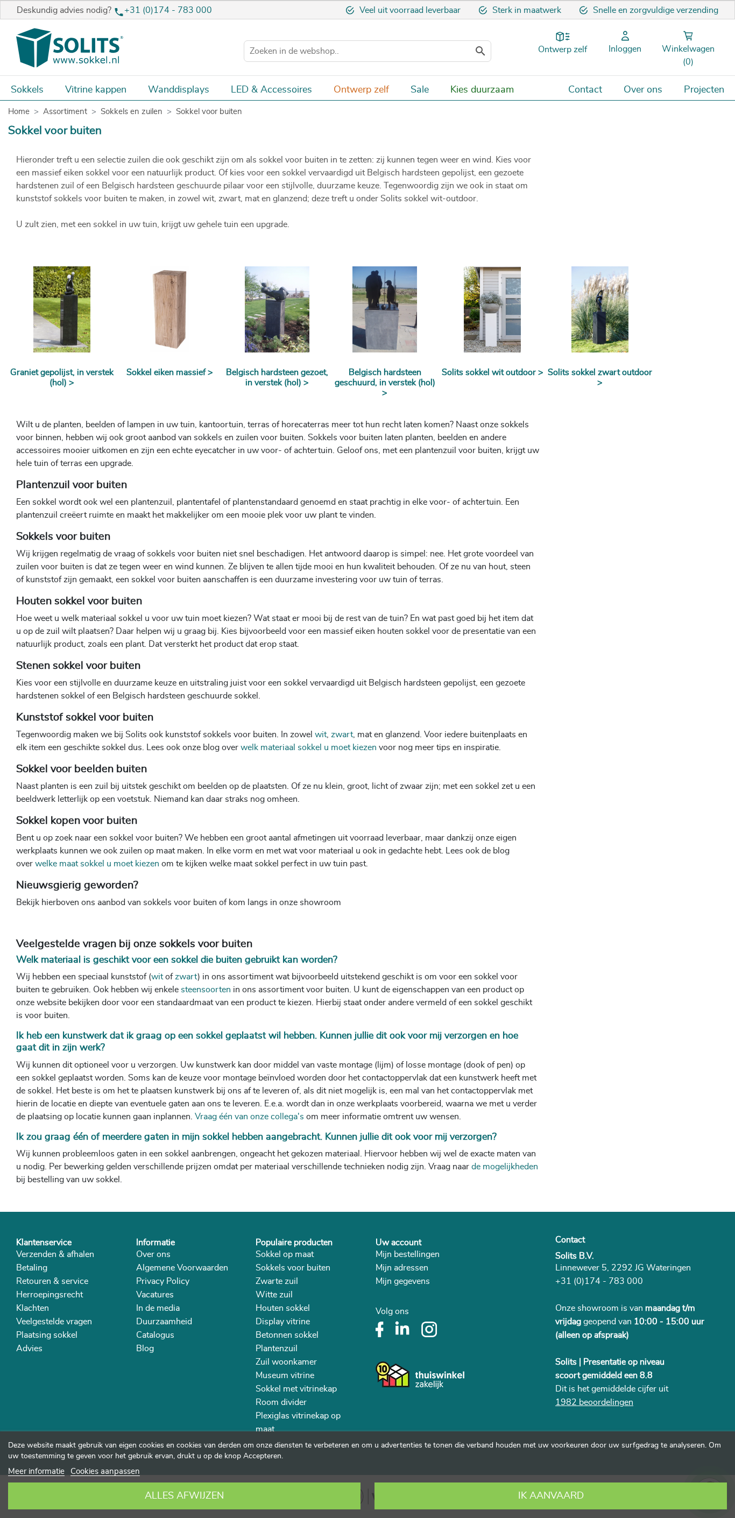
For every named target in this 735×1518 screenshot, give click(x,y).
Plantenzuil (277, 1348)
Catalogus (155, 1335)
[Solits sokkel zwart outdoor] (600, 309)
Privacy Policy (162, 1281)
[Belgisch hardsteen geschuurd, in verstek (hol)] (385, 309)
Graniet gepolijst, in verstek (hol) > (62, 377)
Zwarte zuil (277, 1281)
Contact (570, 1239)
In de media (158, 1308)
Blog (145, 1348)
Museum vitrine (285, 1375)
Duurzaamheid (164, 1321)
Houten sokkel (283, 1308)
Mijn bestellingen (408, 1254)
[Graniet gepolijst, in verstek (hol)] (62, 309)
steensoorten (206, 989)
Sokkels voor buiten (293, 1267)
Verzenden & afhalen (55, 1254)
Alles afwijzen (184, 1496)
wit (157, 976)
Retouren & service (52, 1281)
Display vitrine (283, 1321)
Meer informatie (36, 1471)
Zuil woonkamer (286, 1362)
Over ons (153, 1254)
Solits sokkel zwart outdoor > (600, 377)
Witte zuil (274, 1294)
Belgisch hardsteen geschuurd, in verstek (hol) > (385, 382)
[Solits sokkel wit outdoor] (492, 309)
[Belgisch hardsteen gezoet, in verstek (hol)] (277, 309)
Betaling (31, 1267)
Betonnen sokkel (287, 1335)
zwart (186, 976)
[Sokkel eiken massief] (169, 309)
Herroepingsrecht (49, 1294)
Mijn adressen (402, 1267)
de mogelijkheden (504, 1166)
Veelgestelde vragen (54, 1321)
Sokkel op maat (285, 1254)
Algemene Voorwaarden (182, 1267)
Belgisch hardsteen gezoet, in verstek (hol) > (277, 377)
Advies (29, 1348)
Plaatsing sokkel (46, 1335)
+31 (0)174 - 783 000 (168, 10)
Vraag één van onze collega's (249, 1116)
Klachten (32, 1308)
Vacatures (155, 1294)
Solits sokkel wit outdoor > (492, 372)
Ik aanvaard (551, 1496)
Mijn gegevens (403, 1281)
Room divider (281, 1402)
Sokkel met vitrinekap (296, 1389)
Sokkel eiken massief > (169, 372)
